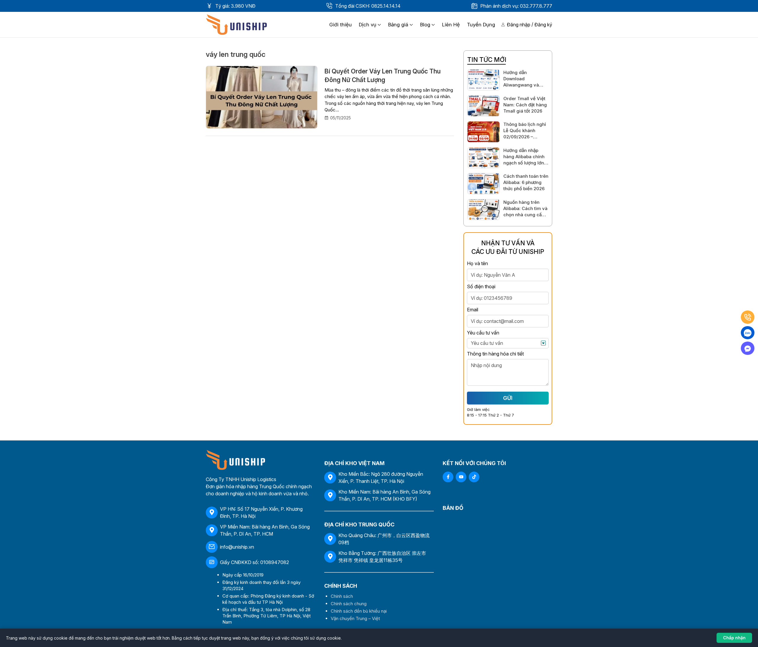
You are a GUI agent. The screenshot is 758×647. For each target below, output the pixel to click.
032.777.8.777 (536, 6)
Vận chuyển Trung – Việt (355, 618)
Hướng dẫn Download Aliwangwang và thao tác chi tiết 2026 (521, 85)
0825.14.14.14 (386, 6)
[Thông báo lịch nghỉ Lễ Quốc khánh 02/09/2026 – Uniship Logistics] (483, 131)
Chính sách (342, 596)
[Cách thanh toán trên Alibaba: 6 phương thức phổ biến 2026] (483, 183)
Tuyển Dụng (481, 25)
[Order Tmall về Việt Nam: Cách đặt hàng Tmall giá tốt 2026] (483, 106)
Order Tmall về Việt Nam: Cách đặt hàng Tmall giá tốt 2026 (525, 105)
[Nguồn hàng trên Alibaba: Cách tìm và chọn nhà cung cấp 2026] (483, 209)
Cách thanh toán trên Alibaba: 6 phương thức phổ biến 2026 (525, 182)
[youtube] (461, 477)
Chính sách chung (349, 603)
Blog (425, 25)
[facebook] (448, 477)
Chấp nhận (734, 637)
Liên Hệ (451, 25)
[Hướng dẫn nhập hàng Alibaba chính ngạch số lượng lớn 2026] (483, 158)
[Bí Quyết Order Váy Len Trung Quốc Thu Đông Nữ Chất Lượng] (261, 97)
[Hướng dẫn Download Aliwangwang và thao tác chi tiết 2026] (483, 80)
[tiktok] (474, 477)
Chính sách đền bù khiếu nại (359, 611)
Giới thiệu (340, 25)
